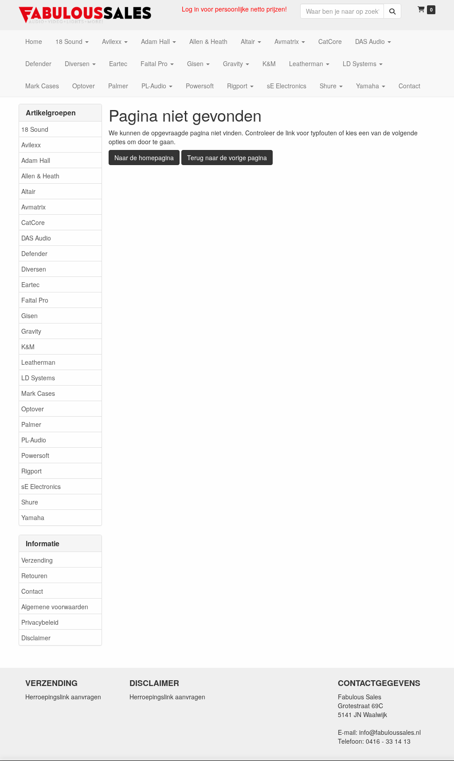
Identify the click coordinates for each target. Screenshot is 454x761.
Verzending (37, 560)
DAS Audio (36, 237)
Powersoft (35, 455)
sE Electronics (41, 486)
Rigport (31, 470)
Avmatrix (33, 206)
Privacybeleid (40, 622)
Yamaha (32, 517)
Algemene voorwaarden (54, 606)
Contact (32, 591)
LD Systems (38, 377)
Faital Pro (34, 300)
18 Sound (34, 129)
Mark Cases (38, 393)
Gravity (31, 331)
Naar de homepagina (144, 157)
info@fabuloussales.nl (390, 732)
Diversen (33, 268)
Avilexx (31, 144)
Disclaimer (36, 637)
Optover (32, 408)
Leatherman (38, 362)
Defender (34, 253)
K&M (28, 346)
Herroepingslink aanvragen (63, 696)
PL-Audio (33, 439)
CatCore (33, 222)
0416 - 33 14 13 (388, 741)
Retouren (34, 575)
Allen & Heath (40, 175)
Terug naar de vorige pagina (227, 157)
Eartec (30, 284)
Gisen (29, 315)
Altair (28, 191)
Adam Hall (35, 160)
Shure (29, 501)
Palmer (31, 424)
